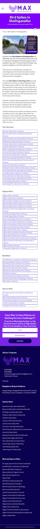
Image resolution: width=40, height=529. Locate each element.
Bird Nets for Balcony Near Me (12, 481)
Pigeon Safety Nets (8, 515)
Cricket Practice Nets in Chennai (13, 303)
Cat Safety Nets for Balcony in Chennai (15, 173)
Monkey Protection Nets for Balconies (15, 435)
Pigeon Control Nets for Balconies (13, 495)
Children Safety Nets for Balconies (13, 415)
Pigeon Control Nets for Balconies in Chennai (17, 222)
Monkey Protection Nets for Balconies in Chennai (19, 168)
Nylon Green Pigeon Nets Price (12, 438)
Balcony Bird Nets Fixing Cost (12, 469)
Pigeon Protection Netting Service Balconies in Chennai (18, 242)
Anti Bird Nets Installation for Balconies (15, 466)
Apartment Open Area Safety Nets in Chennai (18, 139)
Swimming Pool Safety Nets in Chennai (16, 184)
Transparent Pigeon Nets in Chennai (15, 248)
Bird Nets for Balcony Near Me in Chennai (16, 270)
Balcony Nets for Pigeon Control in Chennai (17, 201)
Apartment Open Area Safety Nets (13, 406)
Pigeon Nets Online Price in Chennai (15, 235)
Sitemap (5, 381)
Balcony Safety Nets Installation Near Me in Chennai (17, 135)
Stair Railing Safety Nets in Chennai (14, 181)
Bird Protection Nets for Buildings (13, 487)
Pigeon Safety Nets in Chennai (13, 198)
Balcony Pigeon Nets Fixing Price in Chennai (17, 206)
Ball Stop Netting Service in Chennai (15, 298)
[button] (3, 8)
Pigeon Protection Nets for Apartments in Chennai (19, 238)
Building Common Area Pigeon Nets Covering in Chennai (18, 210)
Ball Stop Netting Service (11, 475)
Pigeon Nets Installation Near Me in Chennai (17, 233)
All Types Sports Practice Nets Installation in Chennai (18, 294)
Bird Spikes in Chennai (10, 281)
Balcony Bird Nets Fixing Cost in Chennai (16, 262)
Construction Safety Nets (10, 424)
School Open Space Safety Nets (13, 444)
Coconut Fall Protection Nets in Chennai (16, 152)
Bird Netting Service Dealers (11, 484)
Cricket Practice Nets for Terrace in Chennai (17, 300)
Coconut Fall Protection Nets (12, 421)
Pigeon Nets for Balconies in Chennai (15, 230)
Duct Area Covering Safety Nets (12, 426)
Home (4, 32)
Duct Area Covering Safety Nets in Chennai (17, 157)
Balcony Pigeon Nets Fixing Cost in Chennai (17, 203)
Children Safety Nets (9, 418)
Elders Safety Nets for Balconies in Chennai (17, 149)
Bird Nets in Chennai (9, 273)
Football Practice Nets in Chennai (14, 306)
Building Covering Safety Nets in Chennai (16, 141)
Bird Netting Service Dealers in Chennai (16, 276)
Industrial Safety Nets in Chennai (14, 165)
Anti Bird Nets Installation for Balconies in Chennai (19, 260)
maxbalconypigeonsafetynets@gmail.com (18, 374)
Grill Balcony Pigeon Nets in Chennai (15, 214)
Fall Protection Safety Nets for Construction (17, 429)
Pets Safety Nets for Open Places (13, 441)
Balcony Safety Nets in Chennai (13, 131)
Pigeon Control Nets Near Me (12, 501)
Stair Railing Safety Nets (10, 447)
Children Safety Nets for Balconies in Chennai (18, 144)
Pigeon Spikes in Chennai (11, 245)
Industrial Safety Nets (9, 432)
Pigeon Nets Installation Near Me (13, 504)
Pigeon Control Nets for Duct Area (13, 498)
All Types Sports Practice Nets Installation (16, 464)
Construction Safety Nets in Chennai (15, 155)
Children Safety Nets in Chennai (13, 147)
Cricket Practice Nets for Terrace (13, 492)
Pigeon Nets (6, 478)
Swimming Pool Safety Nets (11, 450)
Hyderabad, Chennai (11, 376)
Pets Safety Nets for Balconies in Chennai (16, 176)
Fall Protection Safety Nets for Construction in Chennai (18, 161)
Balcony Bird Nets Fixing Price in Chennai (16, 265)
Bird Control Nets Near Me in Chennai (15, 268)
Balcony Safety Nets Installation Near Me (16, 409)
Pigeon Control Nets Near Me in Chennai (16, 227)
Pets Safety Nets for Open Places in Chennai (17, 170)
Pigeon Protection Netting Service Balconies (17, 513)
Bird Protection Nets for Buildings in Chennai (18, 279)
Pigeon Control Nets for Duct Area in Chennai (18, 224)
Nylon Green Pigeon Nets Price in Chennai (17, 219)
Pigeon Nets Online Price (10, 507)
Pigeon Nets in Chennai (10, 195)
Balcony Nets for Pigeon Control (13, 472)
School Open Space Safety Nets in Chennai (17, 178)
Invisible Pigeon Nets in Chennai (13, 216)
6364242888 (8, 370)
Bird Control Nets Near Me (11, 489)
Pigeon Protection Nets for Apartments (15, 510)
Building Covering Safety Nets (12, 412)
